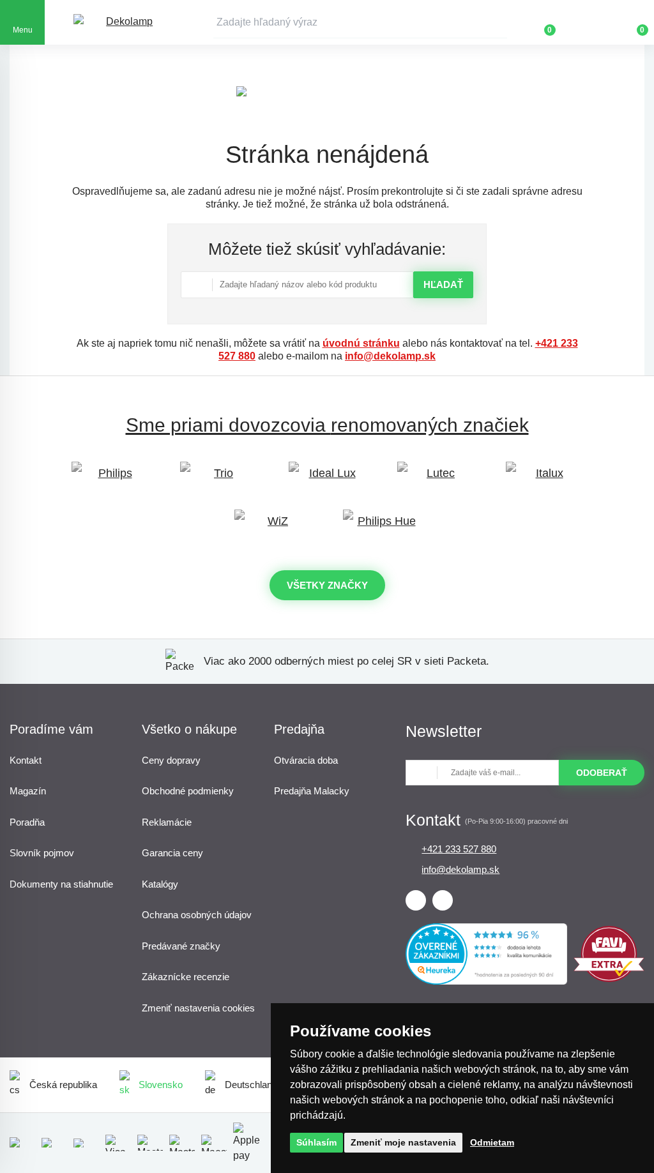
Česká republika (63, 1084)
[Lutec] (435, 479)
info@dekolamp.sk (390, 356)
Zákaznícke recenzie (185, 976)
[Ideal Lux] (327, 479)
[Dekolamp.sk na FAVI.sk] (609, 978)
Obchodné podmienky (188, 790)
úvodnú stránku (361, 343)
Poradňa (27, 822)
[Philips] (110, 479)
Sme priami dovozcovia (327, 424)
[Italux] (544, 479)
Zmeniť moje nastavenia (403, 1142)
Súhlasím (316, 1142)
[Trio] (218, 479)
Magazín (28, 790)
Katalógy (160, 884)
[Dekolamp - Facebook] (416, 900)
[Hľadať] (497, 22)
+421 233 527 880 (459, 849)
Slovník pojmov (42, 852)
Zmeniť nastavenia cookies (198, 1008)
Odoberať (601, 773)
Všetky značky (327, 585)
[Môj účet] (587, 22)
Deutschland (251, 1084)
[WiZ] (273, 527)
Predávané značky (181, 946)
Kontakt (26, 760)
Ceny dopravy (171, 760)
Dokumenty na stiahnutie (61, 884)
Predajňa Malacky (311, 790)
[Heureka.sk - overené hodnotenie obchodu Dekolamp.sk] (486, 981)
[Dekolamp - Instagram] (442, 900)
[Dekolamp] (124, 22)
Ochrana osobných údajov (197, 914)
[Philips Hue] (381, 527)
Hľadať (443, 284)
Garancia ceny (172, 852)
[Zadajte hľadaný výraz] (360, 22)
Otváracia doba (306, 760)
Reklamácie (167, 822)
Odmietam (492, 1142)
